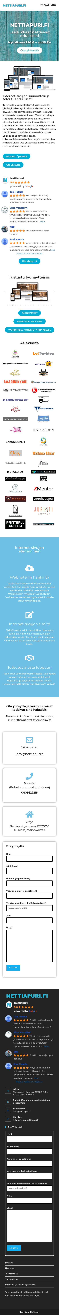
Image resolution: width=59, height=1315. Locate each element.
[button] (4, 291)
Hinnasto (9, 1268)
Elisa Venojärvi (18, 207)
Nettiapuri (17, 178)
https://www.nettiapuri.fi (26, 1120)
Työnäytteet (11, 1273)
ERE (12, 227)
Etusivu (9, 1262)
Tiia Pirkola (16, 192)
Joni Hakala (17, 239)
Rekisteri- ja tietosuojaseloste (20, 1284)
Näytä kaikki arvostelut (29, 253)
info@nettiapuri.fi (30, 754)
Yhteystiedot (11, 1279)
